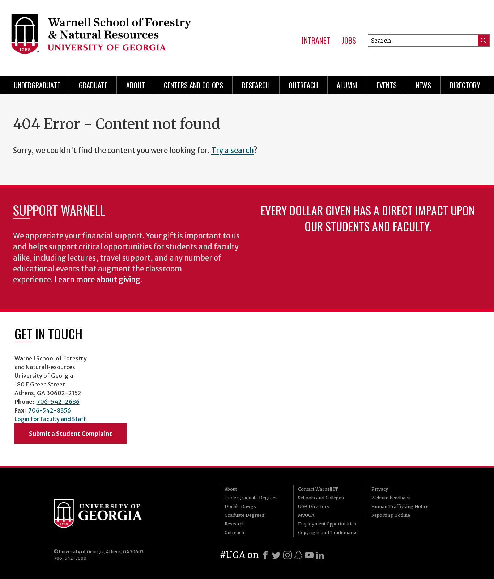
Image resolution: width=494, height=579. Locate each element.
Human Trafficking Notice (400, 506)
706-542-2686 (58, 401)
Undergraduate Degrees (251, 497)
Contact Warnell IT (318, 489)
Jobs (349, 40)
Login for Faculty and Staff (50, 419)
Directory (465, 85)
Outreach (303, 85)
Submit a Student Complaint (70, 433)
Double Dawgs (240, 506)
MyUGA (306, 515)
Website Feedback (390, 497)
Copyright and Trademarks (328, 532)
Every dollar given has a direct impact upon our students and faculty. (367, 218)
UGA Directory (313, 506)
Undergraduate (37, 85)
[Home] (111, 36)
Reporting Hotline (390, 515)
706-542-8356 (49, 410)
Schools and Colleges (321, 497)
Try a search (232, 150)
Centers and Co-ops (193, 85)
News (423, 85)
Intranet (316, 40)
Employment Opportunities (327, 524)
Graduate (93, 85)
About (135, 85)
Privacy (379, 489)
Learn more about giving (97, 279)
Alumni (347, 85)
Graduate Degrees (244, 515)
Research (256, 85)
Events (386, 85)
